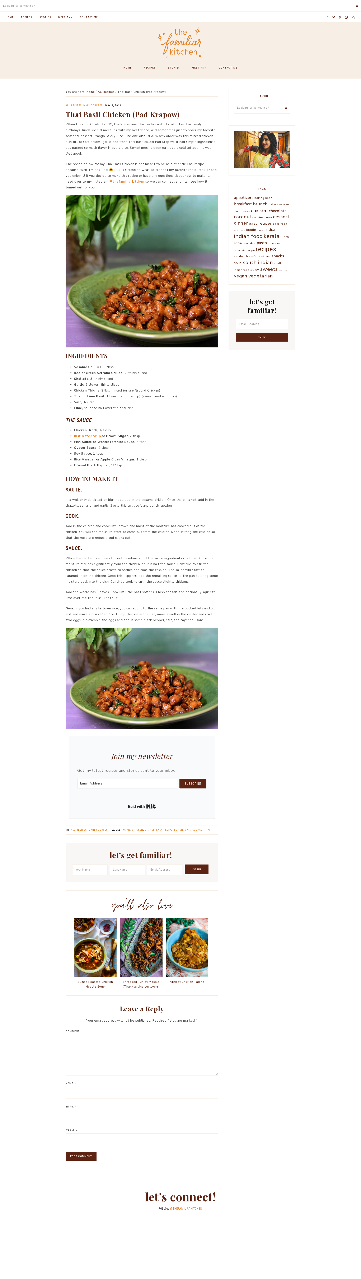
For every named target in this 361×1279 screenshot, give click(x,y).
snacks (278, 256)
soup (238, 263)
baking (259, 198)
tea (280, 270)
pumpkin (239, 250)
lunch (178, 829)
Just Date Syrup (87, 436)
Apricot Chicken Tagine (187, 982)
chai (236, 211)
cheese (245, 211)
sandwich (241, 256)
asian (126, 829)
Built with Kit (142, 806)
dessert (281, 217)
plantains (274, 243)
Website (72, 1129)
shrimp (266, 256)
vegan (240, 276)
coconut (242, 217)
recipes (266, 249)
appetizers (244, 197)
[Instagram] (347, 12)
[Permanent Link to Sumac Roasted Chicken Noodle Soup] (95, 976)
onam (238, 243)
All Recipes (74, 105)
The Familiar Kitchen (180, 42)
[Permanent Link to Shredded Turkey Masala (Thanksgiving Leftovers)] (141, 976)
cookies (257, 217)
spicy (254, 269)
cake (272, 204)
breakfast (243, 204)
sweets (269, 269)
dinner (150, 829)
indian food (248, 236)
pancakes (249, 243)
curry (268, 217)
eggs (276, 223)
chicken (137, 829)
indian (271, 229)
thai (207, 829)
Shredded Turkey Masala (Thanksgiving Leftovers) (141, 984)
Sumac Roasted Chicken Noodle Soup (95, 984)
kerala (272, 236)
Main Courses (93, 105)
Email (71, 1106)
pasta (262, 242)
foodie (251, 230)
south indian (258, 262)
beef (268, 198)
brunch (260, 204)
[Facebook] (328, 12)
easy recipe (164, 829)
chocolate (278, 210)
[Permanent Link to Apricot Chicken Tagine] (187, 976)
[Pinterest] (341, 12)
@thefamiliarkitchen (126, 181)
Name (71, 1083)
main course (193, 829)
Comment (73, 1031)
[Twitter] (334, 12)
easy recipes (260, 223)
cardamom (283, 204)
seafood (254, 256)
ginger (260, 230)
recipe (251, 250)
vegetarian (260, 276)
